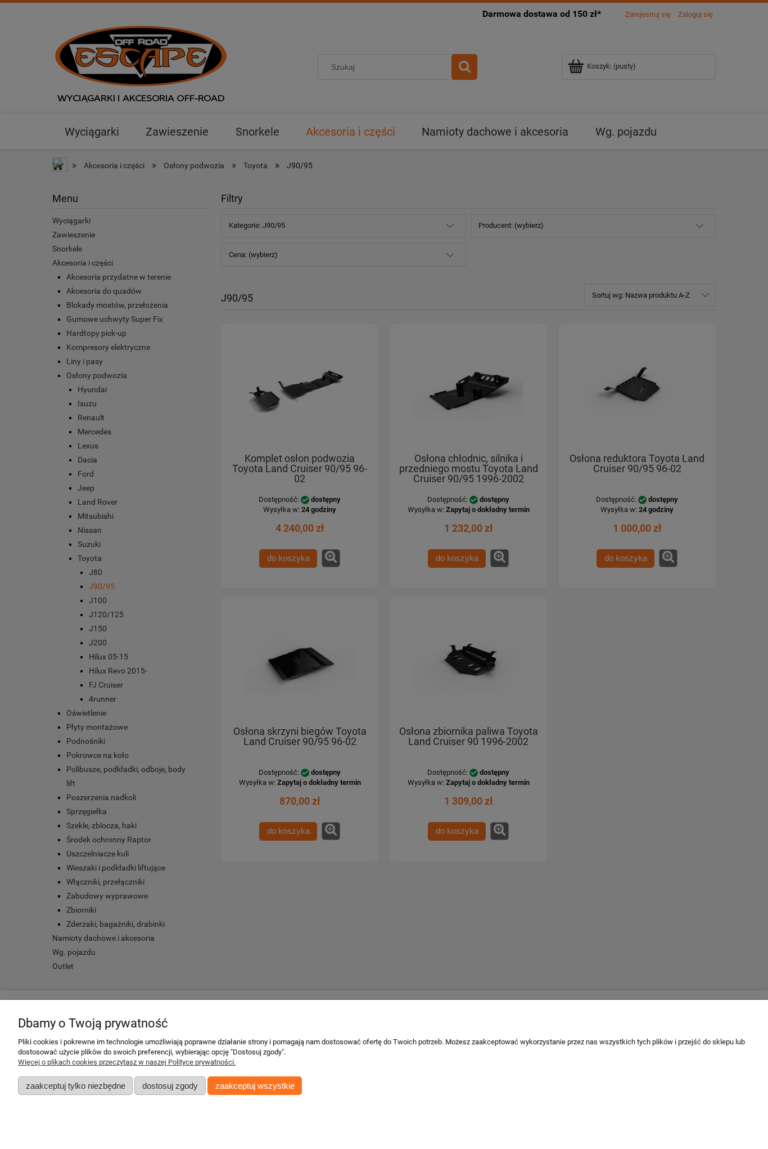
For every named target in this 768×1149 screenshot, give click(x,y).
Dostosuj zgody (170, 1085)
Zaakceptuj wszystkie (255, 1085)
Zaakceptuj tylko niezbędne (75, 1085)
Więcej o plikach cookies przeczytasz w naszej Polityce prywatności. (127, 1062)
